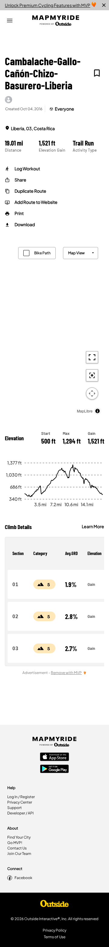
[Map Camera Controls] (92, 393)
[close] (104, 5)
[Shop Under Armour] (54, 905)
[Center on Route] (92, 375)
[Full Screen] (92, 357)
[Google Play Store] (54, 769)
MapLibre (85, 410)
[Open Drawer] (9, 20)
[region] (54, 329)
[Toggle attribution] (97, 411)
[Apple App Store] (54, 757)
